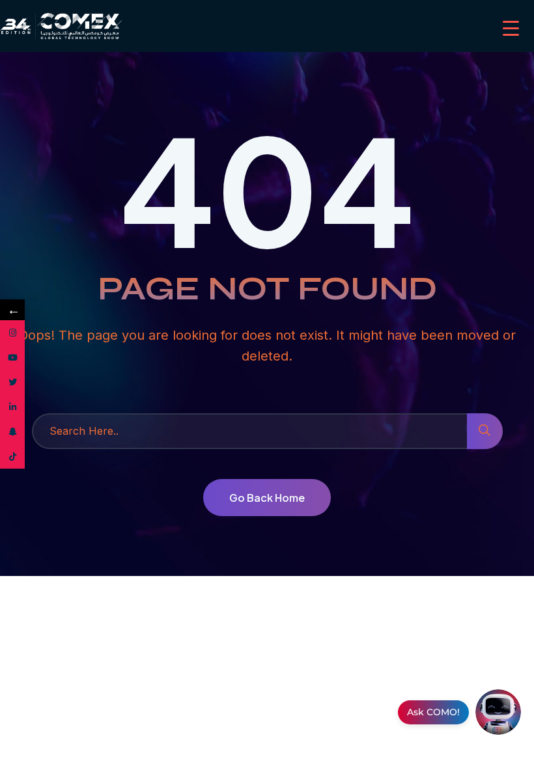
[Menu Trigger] (511, 28)
